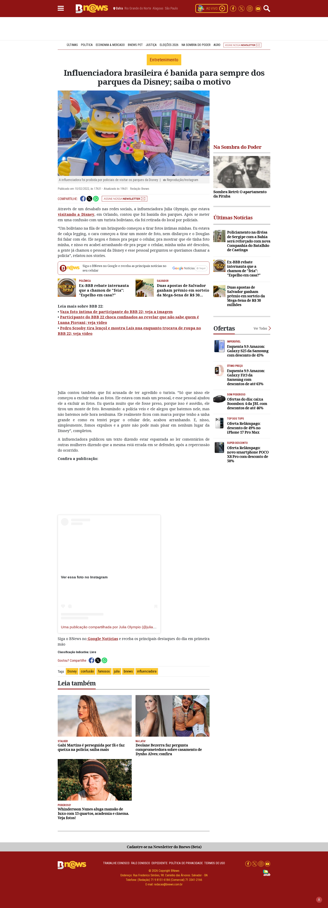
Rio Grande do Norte (138, 8)
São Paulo (171, 8)
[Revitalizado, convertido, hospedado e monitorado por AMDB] (266, 872)
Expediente (159, 863)
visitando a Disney (76, 214)
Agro (217, 45)
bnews (128, 671)
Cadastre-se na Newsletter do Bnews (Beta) (164, 846)
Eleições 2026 (169, 45)
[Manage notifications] (319, 900)
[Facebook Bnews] (233, 8)
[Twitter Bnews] (242, 8)
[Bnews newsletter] (242, 45)
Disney (72, 671)
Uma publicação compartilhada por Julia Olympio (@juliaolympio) (114, 627)
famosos (104, 671)
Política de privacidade (186, 863)
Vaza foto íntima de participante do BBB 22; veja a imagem (116, 311)
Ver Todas (260, 328)
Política (87, 45)
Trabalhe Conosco (116, 863)
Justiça (151, 45)
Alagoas (158, 8)
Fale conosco (140, 863)
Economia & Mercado (110, 45)
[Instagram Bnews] (250, 8)
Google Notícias (102, 638)
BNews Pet (135, 45)
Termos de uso (214, 863)
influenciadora (146, 671)
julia (117, 671)
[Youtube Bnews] (258, 8)
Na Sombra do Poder (196, 45)
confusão (87, 671)
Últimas (72, 45)
